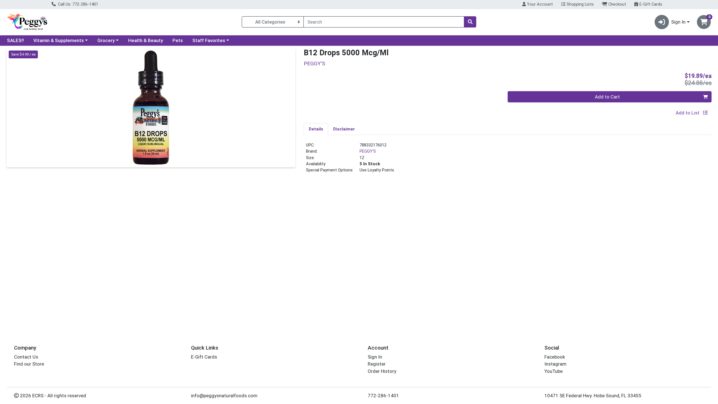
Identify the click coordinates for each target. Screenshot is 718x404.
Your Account (539, 4)
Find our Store (29, 364)
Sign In (375, 357)
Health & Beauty (145, 40)
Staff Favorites (208, 40)
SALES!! (15, 40)
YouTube (553, 371)
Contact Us (26, 357)
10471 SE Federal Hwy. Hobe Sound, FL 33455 (592, 395)
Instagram (555, 364)
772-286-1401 (383, 395)
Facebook (554, 357)
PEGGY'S (368, 151)
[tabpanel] (508, 160)
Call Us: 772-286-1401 (77, 4)
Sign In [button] (678, 22)
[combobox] (383, 21)
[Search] (470, 21)
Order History (382, 371)
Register (377, 364)
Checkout (616, 4)
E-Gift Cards (650, 4)
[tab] (316, 128)
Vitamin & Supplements (58, 40)
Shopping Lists (579, 4)
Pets (177, 40)
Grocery (106, 40)
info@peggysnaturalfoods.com (224, 395)
